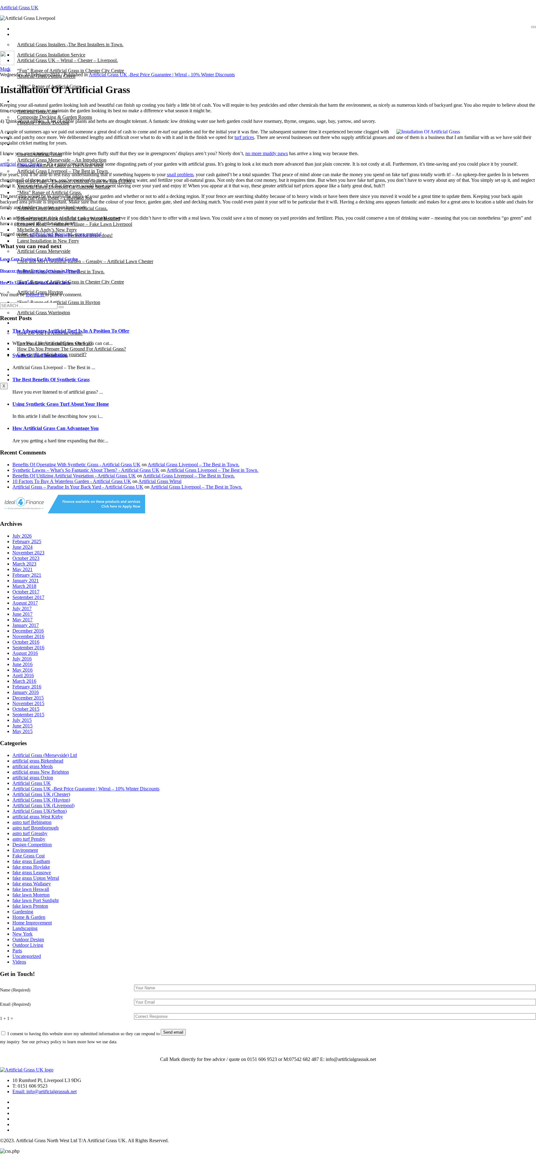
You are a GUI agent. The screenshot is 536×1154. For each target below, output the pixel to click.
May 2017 (22, 619)
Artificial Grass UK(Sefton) (39, 811)
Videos (19, 961)
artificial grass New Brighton (40, 772)
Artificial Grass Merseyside (43, 251)
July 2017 (22, 608)
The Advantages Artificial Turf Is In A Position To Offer (70, 330)
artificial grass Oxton (32, 777)
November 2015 (28, 703)
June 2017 (22, 614)
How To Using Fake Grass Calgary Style (35, 282)
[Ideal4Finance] (72, 511)
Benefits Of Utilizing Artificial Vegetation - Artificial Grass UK (74, 475)
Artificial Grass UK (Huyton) (41, 800)
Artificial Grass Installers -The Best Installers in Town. (70, 44)
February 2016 (26, 686)
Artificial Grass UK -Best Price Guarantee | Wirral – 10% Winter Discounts (85, 788)
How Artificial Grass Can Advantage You (55, 428)
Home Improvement (32, 922)
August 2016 (25, 653)
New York (22, 934)
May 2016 (22, 670)
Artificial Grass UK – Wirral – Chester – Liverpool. (67, 60)
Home (23, 28)
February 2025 (26, 541)
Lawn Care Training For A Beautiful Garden (39, 259)
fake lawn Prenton (30, 906)
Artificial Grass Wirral (159, 481)
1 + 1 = (6, 1018)
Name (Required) (15, 989)
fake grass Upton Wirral (35, 878)
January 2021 (25, 580)
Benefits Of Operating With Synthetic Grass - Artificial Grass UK (76, 464)
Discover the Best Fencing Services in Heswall (40, 270)
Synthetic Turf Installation (40, 355)
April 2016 (23, 675)
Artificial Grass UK (19, 7)
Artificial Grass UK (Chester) (41, 794)
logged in (35, 294)
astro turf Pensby (28, 839)
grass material (88, 234)
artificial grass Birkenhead (37, 760)
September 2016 (28, 647)
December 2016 (28, 630)
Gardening (22, 911)
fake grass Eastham (31, 861)
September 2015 (28, 714)
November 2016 (28, 636)
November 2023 (28, 552)
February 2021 (26, 575)
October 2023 (25, 558)
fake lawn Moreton (31, 894)
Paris (17, 950)
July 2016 (22, 658)
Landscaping (25, 928)
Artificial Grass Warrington (43, 312)
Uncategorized (26, 956)
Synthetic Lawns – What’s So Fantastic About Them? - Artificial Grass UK (85, 470)
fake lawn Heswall (30, 889)
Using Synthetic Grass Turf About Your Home (60, 404)
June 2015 (22, 725)
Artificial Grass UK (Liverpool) (43, 805)
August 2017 (25, 603)
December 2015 (28, 697)
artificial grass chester (21, 164)
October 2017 (25, 591)
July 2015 (22, 720)
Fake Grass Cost (28, 855)
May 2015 (22, 731)
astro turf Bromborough (35, 827)
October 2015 (25, 709)
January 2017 (25, 625)
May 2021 (22, 569)
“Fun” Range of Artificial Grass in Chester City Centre (70, 281)
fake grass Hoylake (31, 867)
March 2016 (24, 681)
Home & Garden (28, 917)
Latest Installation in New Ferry (48, 241)
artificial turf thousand (50, 234)
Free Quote (28, 375)
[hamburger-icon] (533, 27)
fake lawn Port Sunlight (35, 900)
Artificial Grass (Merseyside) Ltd (44, 755)
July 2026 (22, 536)
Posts (22, 34)
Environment (25, 850)
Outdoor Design (28, 939)
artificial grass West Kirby (37, 816)
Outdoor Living (27, 945)
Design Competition (32, 844)
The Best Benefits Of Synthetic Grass (51, 379)
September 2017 (28, 597)
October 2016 (25, 642)
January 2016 (25, 692)
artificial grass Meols (32, 766)
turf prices (244, 137)
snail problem (180, 174)
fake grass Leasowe (31, 872)
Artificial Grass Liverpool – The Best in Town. (63, 171)
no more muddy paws (266, 153)
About (23, 101)
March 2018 (24, 586)
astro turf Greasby (29, 833)
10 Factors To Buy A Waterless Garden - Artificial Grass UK (71, 481)
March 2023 (24, 563)
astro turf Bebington (31, 822)
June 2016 (22, 664)
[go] (61, 307)
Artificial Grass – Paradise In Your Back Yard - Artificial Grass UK (77, 487)
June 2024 (22, 547)
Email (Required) (15, 1004)
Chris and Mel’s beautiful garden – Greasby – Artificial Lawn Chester (85, 261)
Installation (27, 322)
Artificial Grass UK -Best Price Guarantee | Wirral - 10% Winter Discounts (162, 74)
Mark (5, 69)
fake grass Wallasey (31, 883)
